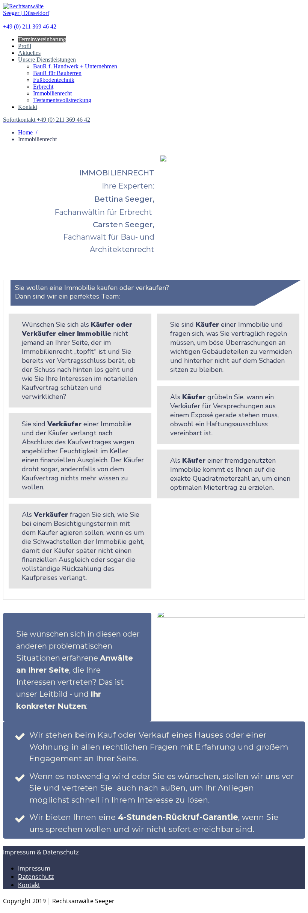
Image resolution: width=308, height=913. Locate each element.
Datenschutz (36, 876)
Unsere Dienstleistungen (47, 59)
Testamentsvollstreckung (62, 100)
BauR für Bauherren (57, 73)
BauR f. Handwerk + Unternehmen (75, 66)
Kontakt (27, 107)
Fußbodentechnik (53, 80)
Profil (24, 46)
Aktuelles (29, 53)
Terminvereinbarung (42, 39)
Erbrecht (43, 86)
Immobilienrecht (52, 93)
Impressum (34, 868)
